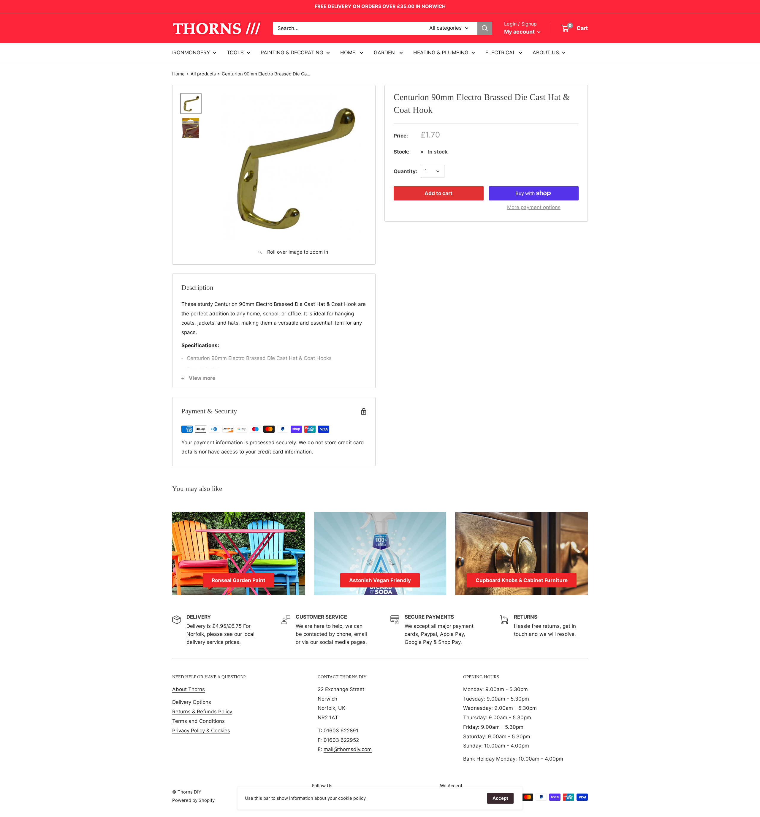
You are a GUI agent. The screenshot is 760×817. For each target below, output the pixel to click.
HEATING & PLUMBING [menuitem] (440, 53)
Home (178, 74)
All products (203, 74)
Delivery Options (191, 702)
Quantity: (405, 171)
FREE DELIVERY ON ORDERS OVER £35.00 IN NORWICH (380, 6)
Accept (500, 798)
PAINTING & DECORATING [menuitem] (292, 53)
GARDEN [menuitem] (385, 53)
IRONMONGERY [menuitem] (191, 53)
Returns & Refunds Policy (202, 712)
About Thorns (188, 689)
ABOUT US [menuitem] (546, 53)
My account (520, 32)
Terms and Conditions (198, 721)
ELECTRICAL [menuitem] (500, 53)
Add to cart (438, 193)
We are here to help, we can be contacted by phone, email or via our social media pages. (331, 634)
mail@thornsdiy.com (348, 749)
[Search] (484, 28)
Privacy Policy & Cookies (201, 731)
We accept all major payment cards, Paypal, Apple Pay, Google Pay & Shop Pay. (439, 634)
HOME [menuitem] (348, 53)
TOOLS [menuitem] (235, 53)
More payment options (533, 207)
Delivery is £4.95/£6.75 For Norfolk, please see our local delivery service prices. (220, 634)
